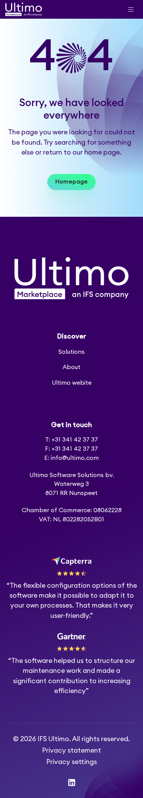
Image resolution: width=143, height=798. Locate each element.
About (71, 367)
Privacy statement (71, 750)
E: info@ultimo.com (71, 458)
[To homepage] (23, 9)
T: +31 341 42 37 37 (71, 440)
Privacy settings (71, 762)
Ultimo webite (72, 383)
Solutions (71, 352)
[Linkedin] (71, 782)
